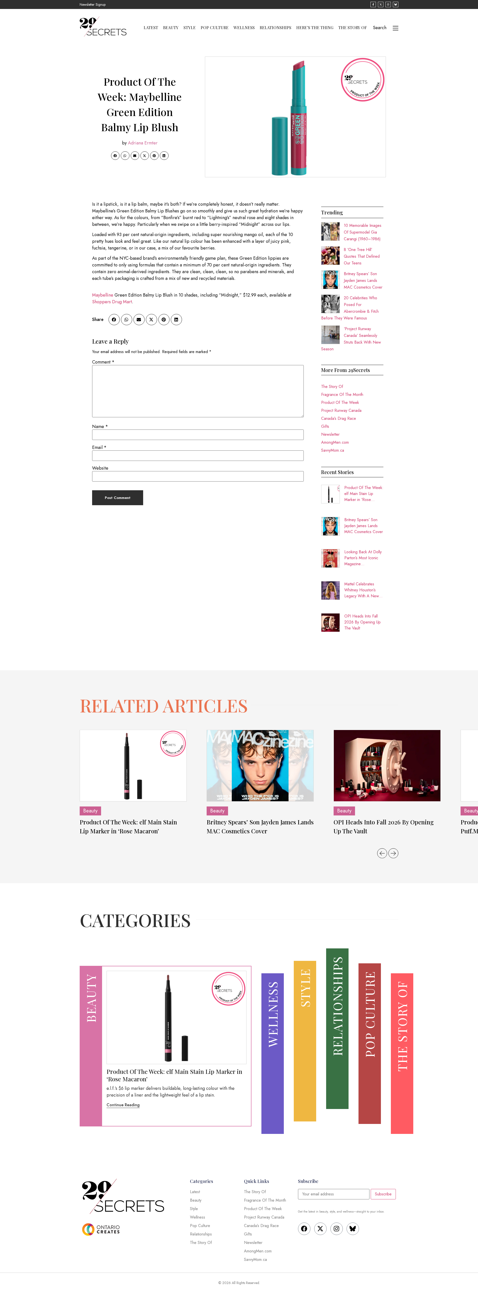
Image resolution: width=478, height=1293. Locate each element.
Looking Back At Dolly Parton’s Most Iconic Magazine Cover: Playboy (363, 558)
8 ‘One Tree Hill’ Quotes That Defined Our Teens (362, 256)
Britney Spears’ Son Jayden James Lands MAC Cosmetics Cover (363, 280)
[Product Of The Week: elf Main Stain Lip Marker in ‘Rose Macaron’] (133, 765)
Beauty (171, 27)
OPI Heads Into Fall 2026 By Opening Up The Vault (362, 622)
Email (99, 447)
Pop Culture (215, 27)
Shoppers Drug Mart (112, 302)
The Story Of (352, 27)
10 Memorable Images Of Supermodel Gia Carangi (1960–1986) (362, 232)
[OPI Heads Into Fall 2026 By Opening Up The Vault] (387, 765)
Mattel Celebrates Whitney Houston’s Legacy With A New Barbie (361, 590)
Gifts (325, 426)
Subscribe (383, 1194)
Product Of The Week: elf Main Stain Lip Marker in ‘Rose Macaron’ (363, 494)
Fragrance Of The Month (342, 394)
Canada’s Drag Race (338, 418)
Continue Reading (123, 1105)
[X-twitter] (320, 1229)
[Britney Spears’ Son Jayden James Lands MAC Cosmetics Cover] (260, 765)
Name (100, 426)
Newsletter (330, 434)
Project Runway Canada (341, 410)
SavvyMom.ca (332, 450)
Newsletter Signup (93, 4)
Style (189, 27)
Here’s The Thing (314, 27)
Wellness (244, 27)
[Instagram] (336, 1229)
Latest (151, 27)
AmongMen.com (335, 442)
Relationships (275, 27)
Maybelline (102, 295)
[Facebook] (304, 1229)
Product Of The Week (340, 402)
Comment (103, 362)
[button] (115, 155)
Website (100, 468)
